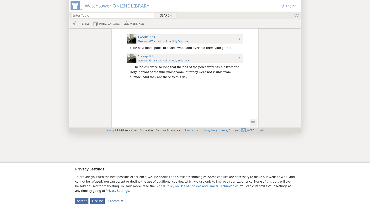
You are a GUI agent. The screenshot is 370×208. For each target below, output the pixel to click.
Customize (116, 201)
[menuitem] (296, 15)
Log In (261, 130)
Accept (82, 201)
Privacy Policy (210, 130)
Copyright (111, 130)
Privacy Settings (117, 191)
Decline (97, 201)
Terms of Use (192, 130)
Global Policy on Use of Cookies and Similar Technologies (197, 186)
